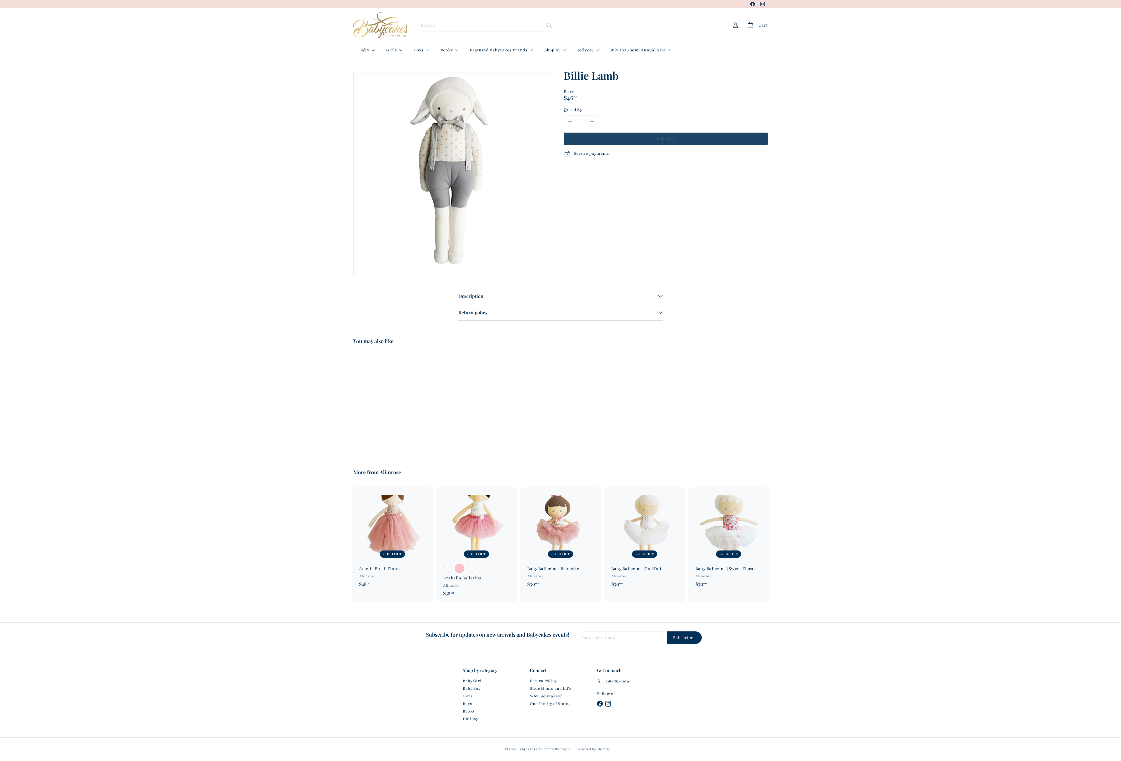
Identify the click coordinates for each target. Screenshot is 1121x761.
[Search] (549, 25)
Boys (419, 50)
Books (447, 50)
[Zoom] (455, 174)
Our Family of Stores (550, 703)
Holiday (470, 719)
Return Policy (543, 681)
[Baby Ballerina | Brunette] (560, 539)
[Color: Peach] (447, 568)
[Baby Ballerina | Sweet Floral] (729, 539)
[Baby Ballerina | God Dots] (644, 539)
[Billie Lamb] (385, 402)
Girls (392, 50)
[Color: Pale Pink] (459, 568)
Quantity (573, 109)
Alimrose (390, 472)
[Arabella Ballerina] (476, 544)
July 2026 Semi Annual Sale (638, 50)
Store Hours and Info (550, 688)
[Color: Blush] (471, 568)
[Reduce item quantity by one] (570, 121)
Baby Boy (472, 688)
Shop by (553, 50)
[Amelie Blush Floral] (392, 539)
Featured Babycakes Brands (499, 50)
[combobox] (486, 25)
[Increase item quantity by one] (592, 121)
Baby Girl (472, 681)
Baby (364, 50)
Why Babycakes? (546, 696)
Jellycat (585, 50)
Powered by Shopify (593, 749)
